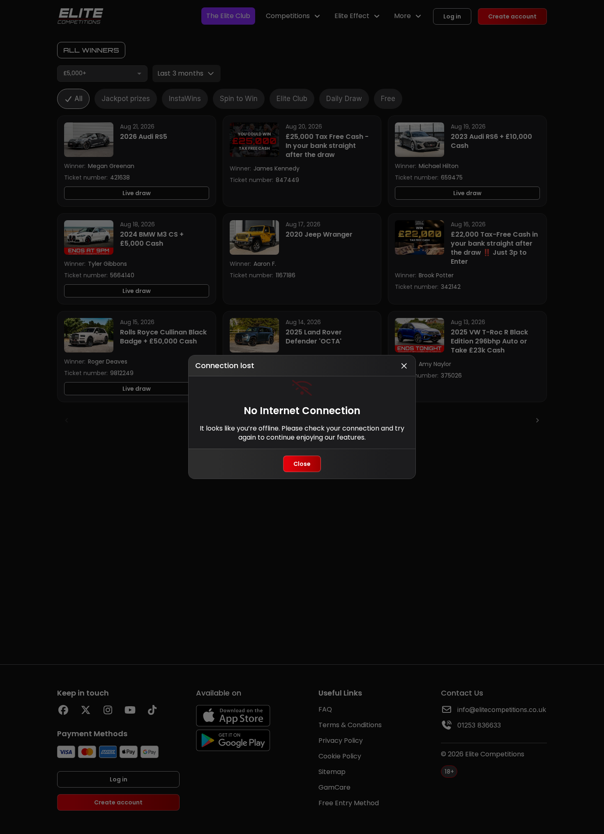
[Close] (404, 366)
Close (302, 464)
